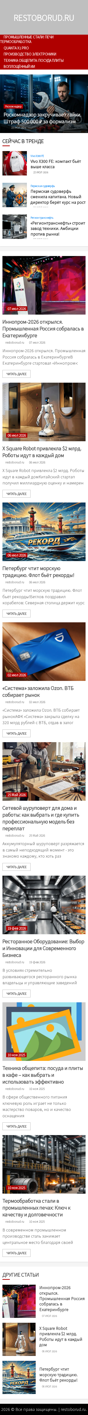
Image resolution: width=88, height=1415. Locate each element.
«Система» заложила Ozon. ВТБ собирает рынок (38, 691)
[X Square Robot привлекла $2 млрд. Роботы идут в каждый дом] (44, 412)
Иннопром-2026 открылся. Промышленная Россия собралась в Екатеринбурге (43, 328)
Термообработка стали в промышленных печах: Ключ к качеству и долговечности (36, 1207)
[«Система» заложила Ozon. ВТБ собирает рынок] (44, 651)
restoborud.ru (44, 17)
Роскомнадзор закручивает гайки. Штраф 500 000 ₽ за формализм (43, 118)
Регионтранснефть (42, 217)
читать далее (16, 374)
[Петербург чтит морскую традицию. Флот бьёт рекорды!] (44, 531)
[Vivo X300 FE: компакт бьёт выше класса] (14, 163)
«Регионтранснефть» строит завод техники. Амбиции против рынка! (58, 228)
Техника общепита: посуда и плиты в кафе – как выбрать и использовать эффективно (42, 1074)
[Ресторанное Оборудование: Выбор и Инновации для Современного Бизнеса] (44, 905)
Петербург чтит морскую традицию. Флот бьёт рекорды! (38, 571)
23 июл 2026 (18, 127)
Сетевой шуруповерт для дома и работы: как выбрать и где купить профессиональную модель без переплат (40, 818)
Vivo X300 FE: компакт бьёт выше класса (56, 163)
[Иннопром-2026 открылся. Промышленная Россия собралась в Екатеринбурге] (44, 285)
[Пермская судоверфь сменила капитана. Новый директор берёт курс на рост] (14, 195)
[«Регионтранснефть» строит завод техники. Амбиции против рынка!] (14, 227)
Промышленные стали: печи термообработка (27, 39)
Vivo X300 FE (37, 156)
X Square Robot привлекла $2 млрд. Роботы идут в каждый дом (42, 452)
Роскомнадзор (13, 106)
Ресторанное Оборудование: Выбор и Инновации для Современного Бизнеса (43, 948)
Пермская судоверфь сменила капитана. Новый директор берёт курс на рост (58, 196)
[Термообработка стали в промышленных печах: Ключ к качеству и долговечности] (44, 1164)
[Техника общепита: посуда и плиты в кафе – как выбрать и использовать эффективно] (44, 1031)
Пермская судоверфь (43, 186)
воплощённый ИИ (19, 66)
